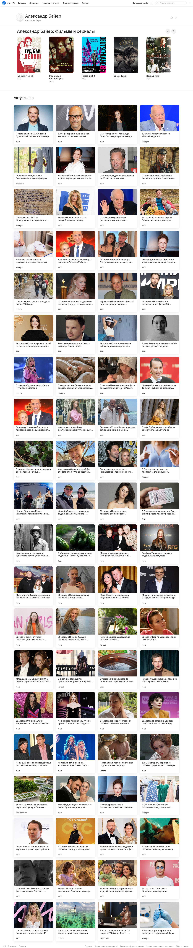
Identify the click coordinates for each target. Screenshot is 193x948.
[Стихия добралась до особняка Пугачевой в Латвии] (33, 376)
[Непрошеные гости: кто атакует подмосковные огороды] (117, 753)
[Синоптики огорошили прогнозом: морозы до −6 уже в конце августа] (75, 670)
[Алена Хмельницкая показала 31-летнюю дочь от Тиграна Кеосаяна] (159, 334)
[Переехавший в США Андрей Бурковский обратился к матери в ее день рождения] (33, 124)
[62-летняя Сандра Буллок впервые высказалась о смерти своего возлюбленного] (33, 712)
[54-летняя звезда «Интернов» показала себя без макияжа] (117, 712)
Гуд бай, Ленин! (25, 76)
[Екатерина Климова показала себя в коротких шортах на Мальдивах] (117, 334)
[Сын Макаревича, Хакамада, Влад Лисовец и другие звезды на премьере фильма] (117, 124)
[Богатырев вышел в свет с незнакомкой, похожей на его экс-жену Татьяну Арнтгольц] (117, 460)
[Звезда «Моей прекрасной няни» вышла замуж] (159, 628)
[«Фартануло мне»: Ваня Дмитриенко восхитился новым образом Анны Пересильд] (75, 418)
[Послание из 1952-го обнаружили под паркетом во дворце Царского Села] (33, 208)
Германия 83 (88, 76)
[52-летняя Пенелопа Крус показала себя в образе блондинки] (117, 502)
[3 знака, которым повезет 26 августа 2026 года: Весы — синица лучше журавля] (117, 921)
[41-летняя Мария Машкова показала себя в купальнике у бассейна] (159, 837)
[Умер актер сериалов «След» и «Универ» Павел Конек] (75, 334)
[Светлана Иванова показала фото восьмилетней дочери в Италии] (117, 376)
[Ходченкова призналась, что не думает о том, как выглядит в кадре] (75, 712)
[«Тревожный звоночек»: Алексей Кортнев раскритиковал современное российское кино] (117, 292)
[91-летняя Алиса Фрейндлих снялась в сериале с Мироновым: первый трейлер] (159, 166)
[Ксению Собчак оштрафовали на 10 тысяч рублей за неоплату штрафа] (159, 376)
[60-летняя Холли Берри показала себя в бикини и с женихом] (117, 418)
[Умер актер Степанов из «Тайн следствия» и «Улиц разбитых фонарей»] (75, 460)
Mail (4, 946)
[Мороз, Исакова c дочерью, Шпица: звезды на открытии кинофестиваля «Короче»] (117, 544)
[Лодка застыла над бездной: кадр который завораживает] (75, 921)
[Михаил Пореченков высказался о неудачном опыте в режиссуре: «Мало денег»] (159, 586)
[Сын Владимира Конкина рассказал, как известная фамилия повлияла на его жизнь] (117, 208)
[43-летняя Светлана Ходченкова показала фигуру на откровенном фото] (75, 292)
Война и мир (152, 76)
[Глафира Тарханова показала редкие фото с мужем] (159, 544)
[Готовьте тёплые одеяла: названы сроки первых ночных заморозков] (33, 460)
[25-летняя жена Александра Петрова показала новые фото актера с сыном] (117, 250)
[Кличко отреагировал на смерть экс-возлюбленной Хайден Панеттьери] (75, 250)
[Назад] (168, 31)
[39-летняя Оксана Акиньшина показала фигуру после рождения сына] (75, 586)
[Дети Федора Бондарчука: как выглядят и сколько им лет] (75, 124)
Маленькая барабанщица (56, 77)
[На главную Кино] (10, 3)
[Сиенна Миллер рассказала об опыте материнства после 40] (33, 921)
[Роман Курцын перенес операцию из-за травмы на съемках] (159, 670)
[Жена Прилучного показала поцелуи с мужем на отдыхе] (117, 586)
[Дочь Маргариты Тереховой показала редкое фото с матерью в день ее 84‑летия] (159, 753)
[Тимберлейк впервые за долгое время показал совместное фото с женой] (117, 837)
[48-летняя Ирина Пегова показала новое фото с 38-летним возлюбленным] (159, 292)
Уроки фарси (120, 76)
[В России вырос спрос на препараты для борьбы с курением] (159, 460)
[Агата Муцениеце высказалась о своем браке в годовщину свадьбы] (75, 795)
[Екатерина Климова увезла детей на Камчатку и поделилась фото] (33, 334)
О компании (12, 946)
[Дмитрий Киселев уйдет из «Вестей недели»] (159, 124)
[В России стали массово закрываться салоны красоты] (33, 250)
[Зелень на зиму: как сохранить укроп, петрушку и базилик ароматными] (33, 795)
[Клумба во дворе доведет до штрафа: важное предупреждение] (117, 628)
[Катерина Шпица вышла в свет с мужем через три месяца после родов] (75, 166)
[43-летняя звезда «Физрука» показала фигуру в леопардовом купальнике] (75, 837)
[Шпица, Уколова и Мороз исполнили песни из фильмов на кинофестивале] (33, 502)
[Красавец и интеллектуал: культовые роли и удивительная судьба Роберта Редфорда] (33, 544)
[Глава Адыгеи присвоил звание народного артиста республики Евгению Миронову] (33, 837)
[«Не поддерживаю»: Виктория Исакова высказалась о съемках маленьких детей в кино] (159, 250)
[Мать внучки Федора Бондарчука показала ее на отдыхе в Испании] (33, 586)
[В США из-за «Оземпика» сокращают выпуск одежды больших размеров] (159, 795)
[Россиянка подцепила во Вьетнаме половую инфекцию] (33, 166)
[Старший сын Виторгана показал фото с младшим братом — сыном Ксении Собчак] (33, 879)
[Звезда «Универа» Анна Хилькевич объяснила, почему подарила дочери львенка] (75, 879)
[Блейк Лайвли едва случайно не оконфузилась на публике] (159, 418)
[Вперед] (173, 31)
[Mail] (4, 3)
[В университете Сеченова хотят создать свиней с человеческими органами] (75, 376)
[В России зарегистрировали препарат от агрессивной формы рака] (159, 921)
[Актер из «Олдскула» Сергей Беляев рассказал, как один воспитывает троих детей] (159, 208)
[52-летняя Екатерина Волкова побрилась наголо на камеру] (159, 712)
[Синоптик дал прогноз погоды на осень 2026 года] (33, 292)
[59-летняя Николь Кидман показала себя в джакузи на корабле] (75, 628)
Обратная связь (182, 946)
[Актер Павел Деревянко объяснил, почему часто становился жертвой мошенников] (159, 879)
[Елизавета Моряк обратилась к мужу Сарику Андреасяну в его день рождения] (117, 879)
